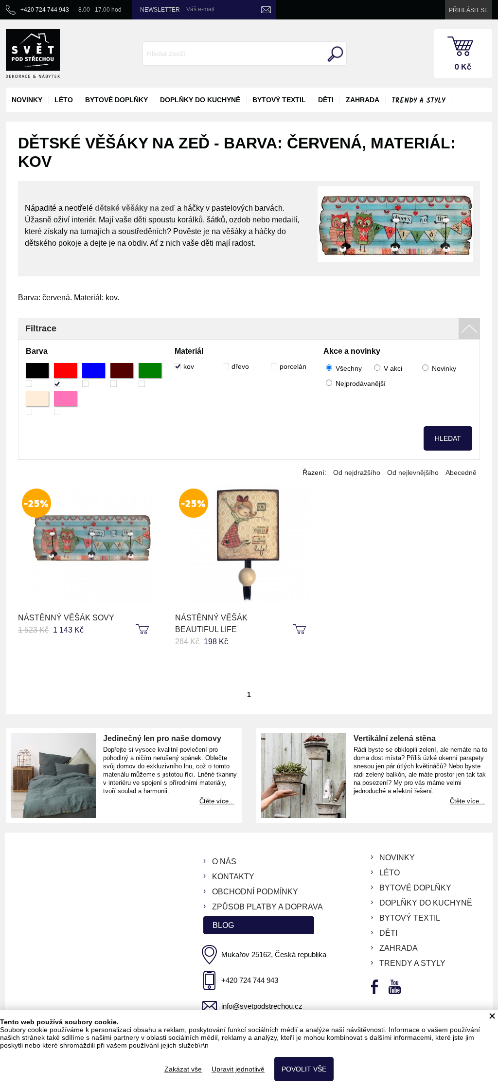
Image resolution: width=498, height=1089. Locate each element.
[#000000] (37, 375)
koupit (143, 629)
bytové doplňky (116, 100)
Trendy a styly (418, 100)
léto (63, 100)
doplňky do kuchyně (200, 100)
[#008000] (150, 375)
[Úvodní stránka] (33, 53)
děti (326, 100)
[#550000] (121, 375)
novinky (27, 100)
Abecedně (461, 472)
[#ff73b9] (65, 403)
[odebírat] (266, 9)
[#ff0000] (65, 375)
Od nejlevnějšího (413, 472)
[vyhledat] (334, 54)
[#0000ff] (93, 375)
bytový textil (279, 100)
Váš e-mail (200, 9)
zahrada (362, 100)
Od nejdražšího (356, 472)
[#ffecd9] (37, 403)
